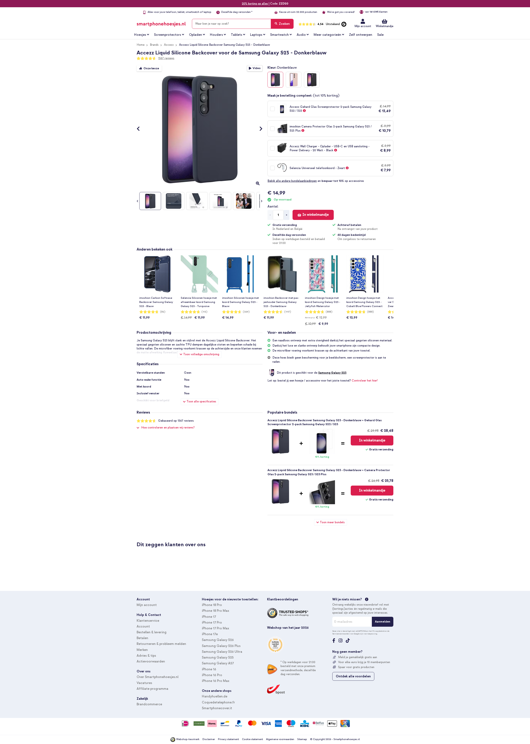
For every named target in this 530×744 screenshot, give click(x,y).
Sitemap (302, 739)
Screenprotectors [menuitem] (167, 35)
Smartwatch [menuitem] (279, 35)
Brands (154, 45)
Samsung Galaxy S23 (332, 372)
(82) (162, 311)
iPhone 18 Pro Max (215, 611)
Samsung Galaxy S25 (218, 657)
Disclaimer (208, 739)
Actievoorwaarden (151, 661)
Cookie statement (252, 739)
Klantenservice (148, 621)
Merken (142, 650)
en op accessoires (315, 181)
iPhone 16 (209, 669)
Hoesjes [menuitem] (140, 35)
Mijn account (362, 26)
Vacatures (144, 683)
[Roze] (294, 80)
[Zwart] (312, 80)
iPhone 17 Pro (212, 622)
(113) (204, 311)
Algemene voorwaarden (280, 739)
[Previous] (140, 129)
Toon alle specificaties (201, 401)
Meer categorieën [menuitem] (327, 35)
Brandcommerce (149, 704)
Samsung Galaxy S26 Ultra (222, 652)
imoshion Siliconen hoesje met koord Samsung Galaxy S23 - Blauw (240, 302)
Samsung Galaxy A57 (218, 663)
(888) (329, 311)
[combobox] (243, 24)
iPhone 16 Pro (212, 675)
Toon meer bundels (332, 522)
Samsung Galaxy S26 (218, 640)
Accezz (169, 45)
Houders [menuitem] (216, 35)
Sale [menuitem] (380, 35)
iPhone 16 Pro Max (215, 681)
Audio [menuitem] (301, 35)
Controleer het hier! (365, 380)
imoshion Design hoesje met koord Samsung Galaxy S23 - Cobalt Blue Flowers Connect (364, 302)
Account (143, 626)
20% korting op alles (255, 3)
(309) (246, 311)
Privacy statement (228, 739)
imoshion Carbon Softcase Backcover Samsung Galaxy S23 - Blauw (156, 302)
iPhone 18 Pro (212, 605)
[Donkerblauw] (275, 80)
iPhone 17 (209, 617)
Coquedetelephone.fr (218, 702)
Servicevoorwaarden (341, 633)
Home (141, 45)
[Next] (259, 129)
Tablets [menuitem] (236, 35)
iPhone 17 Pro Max (215, 628)
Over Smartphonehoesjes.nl (157, 677)
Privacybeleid (378, 631)
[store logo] (161, 23)
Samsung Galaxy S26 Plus (221, 646)
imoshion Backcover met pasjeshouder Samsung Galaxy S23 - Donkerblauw (281, 302)
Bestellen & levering (151, 632)
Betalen (142, 638)
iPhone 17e (210, 634)
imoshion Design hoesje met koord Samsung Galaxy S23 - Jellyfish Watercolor (322, 302)
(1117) (287, 311)
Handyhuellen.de (214, 696)
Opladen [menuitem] (195, 35)
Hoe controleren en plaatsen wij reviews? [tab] (168, 427)
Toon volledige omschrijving (201, 354)
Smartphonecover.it (217, 708)
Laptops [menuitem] (256, 35)
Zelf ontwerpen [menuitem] (360, 35)
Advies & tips (146, 656)
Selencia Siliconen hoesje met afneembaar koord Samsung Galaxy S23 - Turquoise (199, 302)
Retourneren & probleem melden (161, 644)
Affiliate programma (152, 689)
